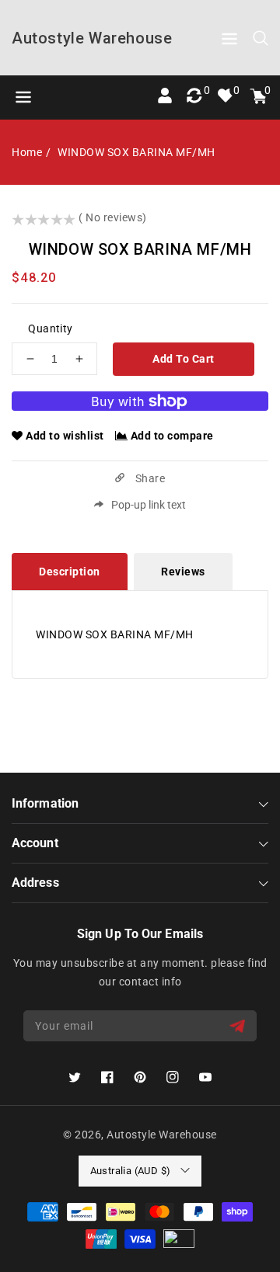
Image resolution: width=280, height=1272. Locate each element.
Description (69, 571)
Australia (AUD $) (130, 1170)
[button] (229, 41)
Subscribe (239, 1026)
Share (148, 478)
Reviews (183, 571)
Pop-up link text (148, 505)
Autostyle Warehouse (162, 1134)
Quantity (50, 328)
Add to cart (183, 359)
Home (27, 152)
